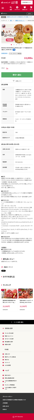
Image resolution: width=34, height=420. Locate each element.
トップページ (4, 20)
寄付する (7, 359)
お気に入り (24, 9)
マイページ (17, 9)
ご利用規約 (5, 403)
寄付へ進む (17, 75)
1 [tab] (11, 44)
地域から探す (8, 344)
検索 (11, 9)
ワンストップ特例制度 (10, 385)
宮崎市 (3, 270)
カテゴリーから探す (9, 339)
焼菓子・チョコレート (19, 20)
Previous (2, 34)
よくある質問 (8, 365)
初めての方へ (8, 375)
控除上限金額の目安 (9, 378)
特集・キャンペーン (9, 336)
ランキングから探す (9, 333)
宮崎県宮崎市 (4, 53)
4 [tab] (19, 44)
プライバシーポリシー (7, 396)
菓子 (11, 20)
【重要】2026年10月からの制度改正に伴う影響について (19, 17)
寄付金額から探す (9, 341)
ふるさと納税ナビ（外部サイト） (10, 388)
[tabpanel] (17, 33)
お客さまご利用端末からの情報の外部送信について (14, 399)
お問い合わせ (6, 406)
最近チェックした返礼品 (10, 357)
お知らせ (5, 409)
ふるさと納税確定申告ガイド (11, 381)
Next (31, 34)
